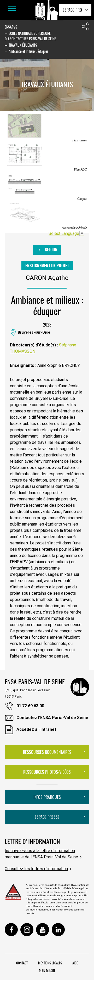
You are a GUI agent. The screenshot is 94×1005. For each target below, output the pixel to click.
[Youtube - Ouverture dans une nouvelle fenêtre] (42, 929)
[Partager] (85, 28)
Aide (75, 962)
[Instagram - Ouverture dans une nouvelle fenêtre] (26, 929)
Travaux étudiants (23, 45)
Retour (50, 249)
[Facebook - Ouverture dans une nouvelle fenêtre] (11, 929)
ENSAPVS (11, 27)
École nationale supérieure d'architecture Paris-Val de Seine (30, 35)
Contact (22, 962)
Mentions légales (50, 962)
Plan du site (47, 970)
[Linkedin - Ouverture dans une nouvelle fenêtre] (58, 929)
